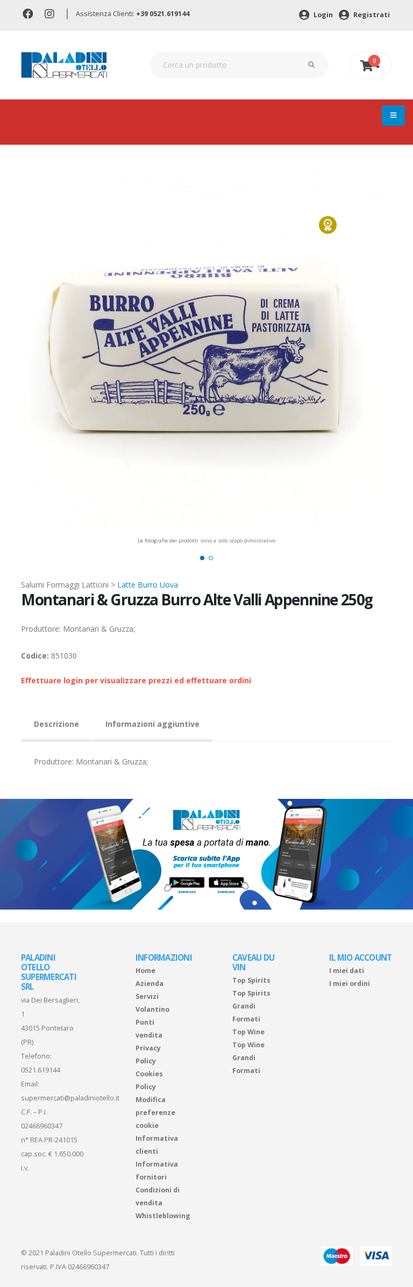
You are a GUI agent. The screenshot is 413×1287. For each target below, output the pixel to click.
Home (145, 970)
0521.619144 (40, 1070)
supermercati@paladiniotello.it (70, 1098)
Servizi (147, 996)
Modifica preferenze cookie (155, 1112)
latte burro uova (147, 585)
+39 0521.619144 (162, 13)
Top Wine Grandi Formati (248, 1057)
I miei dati (346, 970)
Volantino (152, 1009)
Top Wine (248, 1031)
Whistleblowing (163, 1215)
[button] (202, 558)
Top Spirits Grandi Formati (251, 1006)
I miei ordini (349, 983)
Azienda (149, 983)
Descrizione (56, 724)
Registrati (371, 14)
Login (322, 14)
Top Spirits (251, 980)
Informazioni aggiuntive (152, 724)
